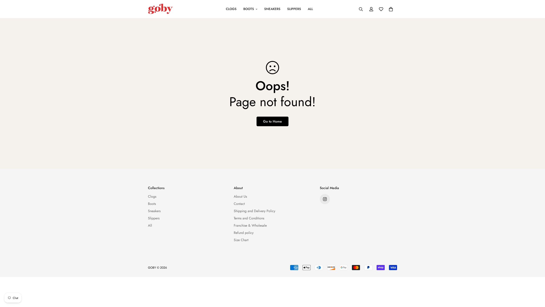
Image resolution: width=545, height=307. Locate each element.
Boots (248, 9)
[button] (391, 9)
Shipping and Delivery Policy (254, 211)
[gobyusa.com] (160, 9)
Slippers (294, 9)
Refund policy (244, 232)
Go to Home (272, 121)
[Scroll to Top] (537, 284)
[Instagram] (325, 199)
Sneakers (272, 9)
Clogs (231, 9)
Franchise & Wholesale (250, 225)
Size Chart (241, 239)
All (310, 9)
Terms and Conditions (249, 218)
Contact (239, 203)
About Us (240, 196)
